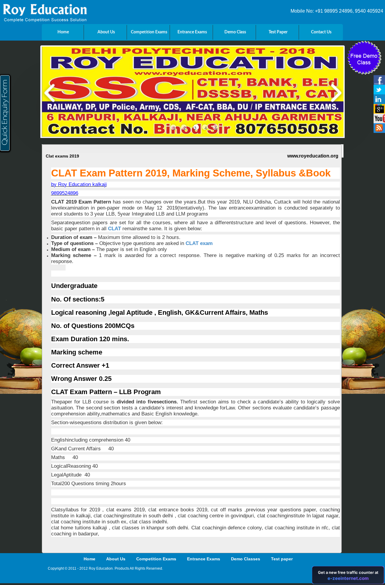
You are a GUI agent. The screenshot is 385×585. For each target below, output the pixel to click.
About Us (115, 558)
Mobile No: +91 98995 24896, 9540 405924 (337, 11)
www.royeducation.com (265, 193)
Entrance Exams (203, 558)
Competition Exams (156, 558)
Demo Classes (245, 558)
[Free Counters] (310, 573)
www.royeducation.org (312, 155)
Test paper (282, 558)
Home (89, 558)
